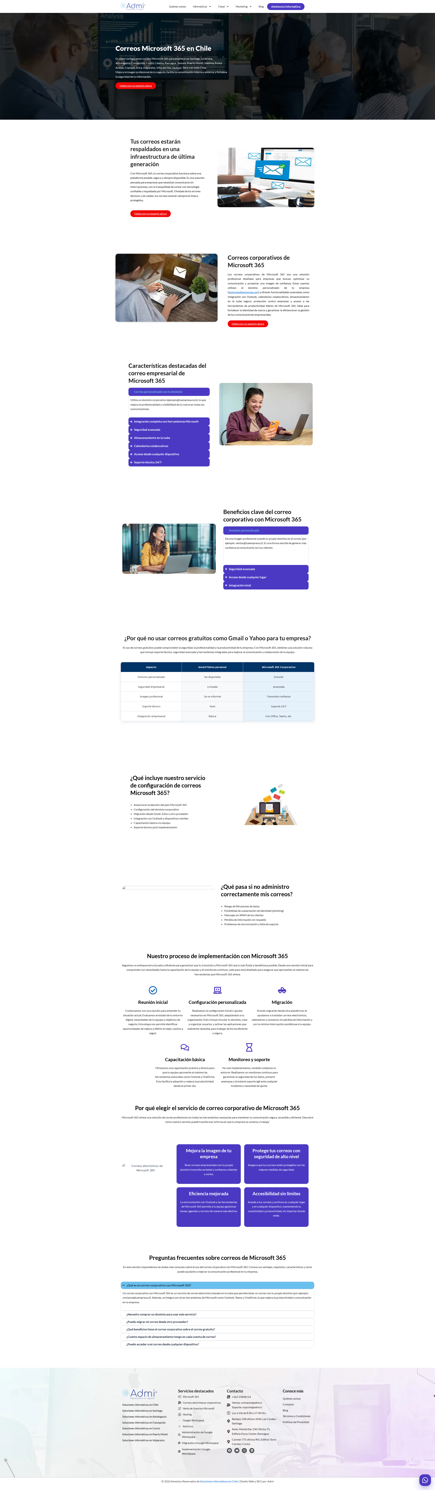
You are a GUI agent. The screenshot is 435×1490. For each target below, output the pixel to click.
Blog (261, 6)
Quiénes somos (177, 6)
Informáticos (200, 6)
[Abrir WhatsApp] (425, 1480)
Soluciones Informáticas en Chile (219, 1481)
